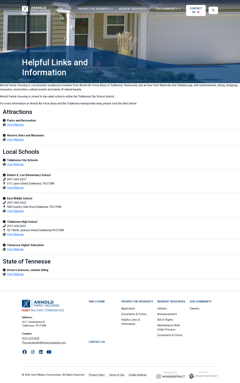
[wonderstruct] (170, 376)
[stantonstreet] (203, 376)
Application (128, 308)
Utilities (162, 308)
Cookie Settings (138, 374)
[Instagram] (32, 352)
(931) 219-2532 (30, 338)
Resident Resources (171, 301)
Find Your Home (64, 10)
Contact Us (196, 10)
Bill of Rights (165, 319)
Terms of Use (116, 374)
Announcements (167, 314)
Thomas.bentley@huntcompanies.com (44, 342)
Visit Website (15, 124)
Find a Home (97, 301)
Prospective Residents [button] (94, 8)
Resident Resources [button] (133, 8)
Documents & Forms (133, 314)
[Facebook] (24, 352)
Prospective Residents (137, 301)
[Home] (38, 10)
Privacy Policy (97, 374)
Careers (194, 308)
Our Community (200, 301)
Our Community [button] (166, 8)
